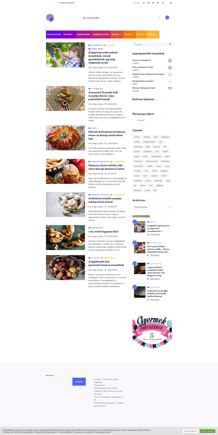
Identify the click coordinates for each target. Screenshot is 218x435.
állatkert (159, 185)
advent (137, 137)
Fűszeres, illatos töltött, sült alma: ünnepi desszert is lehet (106, 167)
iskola (145, 156)
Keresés (49, 375)
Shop (163, 34)
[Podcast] (158, 2)
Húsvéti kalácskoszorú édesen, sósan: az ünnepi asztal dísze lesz (106, 135)
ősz (155, 190)
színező (154, 176)
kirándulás (165, 161)
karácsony (138, 161)
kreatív (149, 166)
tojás (168, 181)
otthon (154, 171)
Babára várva (83, 34)
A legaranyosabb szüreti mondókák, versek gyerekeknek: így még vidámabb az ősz (103, 57)
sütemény (138, 181)
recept (136, 176)
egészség (138, 147)
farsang (157, 147)
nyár (146, 171)
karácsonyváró (151, 161)
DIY (160, 142)
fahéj (148, 147)
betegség (165, 137)
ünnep (147, 190)
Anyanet (140, 120)
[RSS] (153, 2)
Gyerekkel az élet (100, 34)
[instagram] (149, 2)
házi (157, 151)
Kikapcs (128, 34)
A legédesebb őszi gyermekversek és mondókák (106, 263)
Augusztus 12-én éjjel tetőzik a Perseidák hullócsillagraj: (157, 293)
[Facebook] (144, 2)
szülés (163, 176)
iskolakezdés (156, 156)
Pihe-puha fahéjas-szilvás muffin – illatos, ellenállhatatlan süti (158, 249)
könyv (158, 166)
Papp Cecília (97, 67)
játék (167, 156)
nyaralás (137, 171)
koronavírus (138, 166)
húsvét (165, 151)
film (165, 147)
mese (167, 166)
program (164, 171)
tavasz (148, 181)
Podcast (141, 34)
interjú (136, 156)
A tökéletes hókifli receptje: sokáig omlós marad (105, 200)
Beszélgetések (54, 34)
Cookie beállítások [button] (190, 431)
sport (145, 176)
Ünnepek (152, 34)
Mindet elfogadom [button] (207, 431)
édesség (137, 190)
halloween (148, 151)
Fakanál (115, 34)
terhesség (158, 181)
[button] (159, 17)
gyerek (137, 151)
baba (156, 137)
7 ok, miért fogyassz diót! (103, 231)
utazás (142, 185)
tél (135, 185)
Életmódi (67, 34)
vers (150, 185)
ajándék (147, 137)
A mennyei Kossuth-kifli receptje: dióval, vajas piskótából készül (103, 96)
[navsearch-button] (163, 2)
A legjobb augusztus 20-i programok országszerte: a (158, 228)
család (136, 142)
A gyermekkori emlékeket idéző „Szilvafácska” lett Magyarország (156, 271)
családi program (149, 142)
